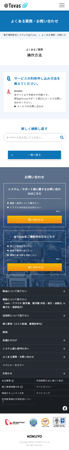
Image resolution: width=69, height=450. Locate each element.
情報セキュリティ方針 (13, 392)
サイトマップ (43, 392)
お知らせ (7, 373)
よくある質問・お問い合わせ (18, 356)
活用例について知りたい (16, 315)
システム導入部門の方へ (16, 348)
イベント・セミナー (13, 365)
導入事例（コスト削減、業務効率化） (23, 323)
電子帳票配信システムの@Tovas (20, 34)
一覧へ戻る (34, 154)
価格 (5, 332)
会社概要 (6, 380)
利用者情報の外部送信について (16, 400)
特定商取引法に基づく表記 (49, 380)
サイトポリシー (44, 386)
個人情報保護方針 (11, 386)
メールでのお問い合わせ (30, 106)
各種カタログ (10, 340)
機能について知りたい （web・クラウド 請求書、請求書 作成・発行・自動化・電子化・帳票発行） (33, 303)
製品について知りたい (15, 291)
